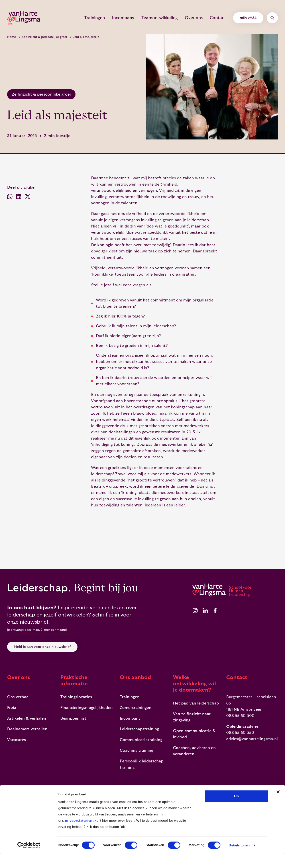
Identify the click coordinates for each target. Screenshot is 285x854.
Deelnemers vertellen (27, 729)
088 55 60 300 (240, 716)
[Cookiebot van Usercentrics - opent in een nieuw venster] (28, 845)
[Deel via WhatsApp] (9, 197)
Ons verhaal (18, 697)
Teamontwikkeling (159, 18)
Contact (218, 18)
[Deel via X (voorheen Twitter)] (27, 197)
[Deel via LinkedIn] (18, 197)
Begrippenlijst (73, 718)
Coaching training (136, 750)
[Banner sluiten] (278, 791)
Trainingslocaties (76, 697)
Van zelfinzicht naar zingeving (192, 717)
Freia (11, 708)
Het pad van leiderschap (196, 703)
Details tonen (239, 845)
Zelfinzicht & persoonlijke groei (44, 37)
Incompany (123, 18)
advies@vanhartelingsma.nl (252, 739)
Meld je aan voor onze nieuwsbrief (42, 647)
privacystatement (79, 820)
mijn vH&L (248, 18)
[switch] (131, 845)
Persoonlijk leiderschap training (141, 764)
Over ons (194, 18)
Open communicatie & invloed (194, 734)
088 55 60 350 (240, 733)
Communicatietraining (141, 740)
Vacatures (16, 740)
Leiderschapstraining (139, 729)
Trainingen (94, 18)
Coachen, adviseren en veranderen (194, 751)
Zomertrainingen (135, 708)
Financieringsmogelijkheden (86, 708)
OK (236, 796)
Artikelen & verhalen (26, 718)
